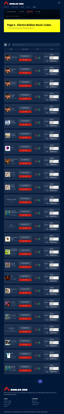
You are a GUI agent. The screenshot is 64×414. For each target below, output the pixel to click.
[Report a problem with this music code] (36, 58)
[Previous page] (24, 381)
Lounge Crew (14, 137)
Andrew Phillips (13, 319)
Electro (28, 7)
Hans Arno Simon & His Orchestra (13, 253)
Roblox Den (6, 7)
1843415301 (25, 147)
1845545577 (25, 224)
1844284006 (25, 198)
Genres (22, 7)
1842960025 (25, 95)
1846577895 (25, 289)
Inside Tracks (14, 58)
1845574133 (25, 211)
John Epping (13, 266)
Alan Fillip (15, 215)
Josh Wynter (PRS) (11, 227)
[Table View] (5, 44)
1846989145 (25, 354)
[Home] (13, 3)
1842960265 (25, 69)
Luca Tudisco (14, 278)
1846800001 (25, 328)
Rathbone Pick (14, 331)
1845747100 (25, 250)
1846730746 (25, 341)
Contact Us (35, 404)
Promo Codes (7, 402)
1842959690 (25, 82)
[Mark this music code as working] (39, 58)
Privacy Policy (35, 402)
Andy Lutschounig (13, 355)
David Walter (13, 176)
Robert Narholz (13, 358)
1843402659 (25, 121)
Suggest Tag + (53, 61)
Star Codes (7, 404)
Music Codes (15, 7)
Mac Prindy (13, 214)
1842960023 (25, 56)
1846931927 (25, 367)
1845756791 (25, 237)
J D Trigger (11, 329)
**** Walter (13, 174)
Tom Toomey (13, 345)
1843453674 (25, 134)
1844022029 (25, 173)
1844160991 (25, 185)
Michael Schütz (14, 240)
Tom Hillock (13, 149)
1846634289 (25, 302)
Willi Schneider (14, 292)
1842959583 (25, 108)
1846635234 (25, 276)
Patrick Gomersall (13, 163)
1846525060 (25, 263)
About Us (34, 401)
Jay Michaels (14, 342)
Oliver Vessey (11, 201)
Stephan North (14, 316)
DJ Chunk (9, 331)
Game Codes (7, 401)
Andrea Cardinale (13, 280)
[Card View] (9, 44)
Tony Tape (13, 303)
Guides (6, 406)
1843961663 (25, 160)
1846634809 (25, 315)
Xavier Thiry (13, 124)
